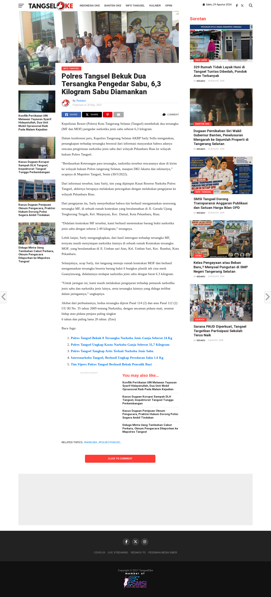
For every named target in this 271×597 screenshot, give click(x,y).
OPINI (168, 5)
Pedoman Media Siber (162, 552)
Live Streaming (118, 552)
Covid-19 (99, 552)
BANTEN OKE (112, 5)
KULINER (155, 5)
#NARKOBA (90, 442)
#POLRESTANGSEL (110, 442)
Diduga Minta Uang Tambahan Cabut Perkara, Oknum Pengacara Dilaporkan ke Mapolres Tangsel (36, 254)
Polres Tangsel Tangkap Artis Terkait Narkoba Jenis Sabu (112, 351)
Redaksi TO (138, 552)
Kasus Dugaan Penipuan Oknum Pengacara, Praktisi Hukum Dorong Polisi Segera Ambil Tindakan (36, 210)
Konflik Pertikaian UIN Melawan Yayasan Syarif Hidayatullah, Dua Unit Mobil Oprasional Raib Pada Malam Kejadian (34, 122)
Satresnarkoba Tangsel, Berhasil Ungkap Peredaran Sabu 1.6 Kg (117, 357)
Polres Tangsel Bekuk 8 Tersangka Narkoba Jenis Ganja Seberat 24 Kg (121, 338)
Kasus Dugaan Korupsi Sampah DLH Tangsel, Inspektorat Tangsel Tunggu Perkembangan (34, 167)
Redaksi (81, 100)
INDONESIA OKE (90, 5)
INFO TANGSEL (135, 5)
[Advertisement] (89, 399)
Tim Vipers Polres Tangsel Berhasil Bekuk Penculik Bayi (111, 364)
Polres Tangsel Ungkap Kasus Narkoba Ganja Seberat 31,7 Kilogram (120, 344)
